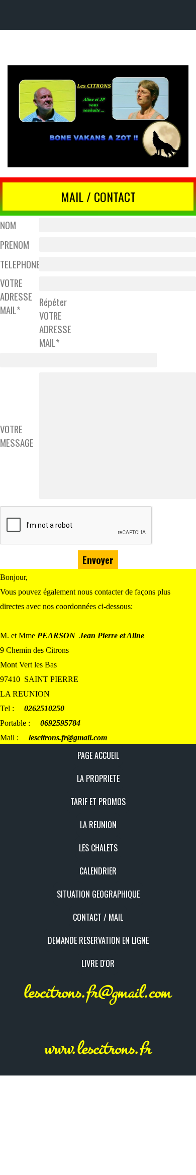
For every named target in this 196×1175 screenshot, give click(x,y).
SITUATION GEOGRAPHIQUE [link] (98, 894)
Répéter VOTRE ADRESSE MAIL (55, 322)
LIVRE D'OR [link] (98, 963)
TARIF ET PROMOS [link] (98, 802)
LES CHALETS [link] (98, 848)
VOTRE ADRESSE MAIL (16, 296)
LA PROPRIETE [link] (98, 778)
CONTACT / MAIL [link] (98, 917)
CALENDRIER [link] (98, 871)
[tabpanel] (98, 196)
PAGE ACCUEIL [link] (98, 755)
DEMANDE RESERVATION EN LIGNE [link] (98, 940)
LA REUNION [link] (98, 825)
